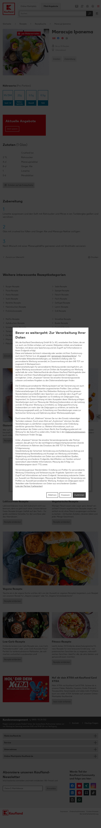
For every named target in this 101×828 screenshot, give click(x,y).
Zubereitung (69, 59)
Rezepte (23, 24)
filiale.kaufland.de (12, 736)
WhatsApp (79, 799)
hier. (40, 434)
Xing (86, 785)
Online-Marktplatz (28, 6)
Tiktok (93, 792)
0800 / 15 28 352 (39, 719)
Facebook (72, 785)
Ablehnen (52, 495)
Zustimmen (79, 495)
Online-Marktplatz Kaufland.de (18, 756)
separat (43, 356)
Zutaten (56, 59)
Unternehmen (10, 749)
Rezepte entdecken (12, 440)
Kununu (86, 792)
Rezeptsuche (40, 24)
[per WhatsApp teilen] (67, 38)
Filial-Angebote (51, 6)
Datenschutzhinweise (77, 811)
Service (7, 742)
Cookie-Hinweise (92, 811)
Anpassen (65, 495)
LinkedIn (72, 792)
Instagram (93, 785)
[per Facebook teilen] (58, 38)
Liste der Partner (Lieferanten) (29, 486)
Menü (98, 6)
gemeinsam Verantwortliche (63, 356)
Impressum (64, 811)
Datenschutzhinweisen (75, 432)
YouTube (79, 785)
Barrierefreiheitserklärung (89, 814)
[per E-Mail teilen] (54, 38)
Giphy (72, 799)
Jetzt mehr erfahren (62, 701)
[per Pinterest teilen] (62, 38)
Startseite (7, 24)
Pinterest (79, 792)
